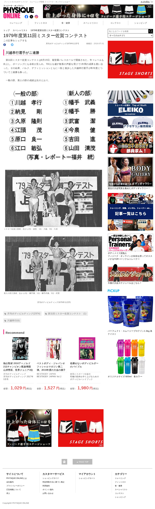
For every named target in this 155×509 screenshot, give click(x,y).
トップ (6, 30)
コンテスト (115, 23)
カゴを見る (145, 2)
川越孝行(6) (13, 320)
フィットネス (40, 23)
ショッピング (140, 23)
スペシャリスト (90, 23)
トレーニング (15, 23)
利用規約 (46, 486)
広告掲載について (13, 489)
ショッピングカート (87, 478)
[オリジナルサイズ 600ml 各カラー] (130, 356)
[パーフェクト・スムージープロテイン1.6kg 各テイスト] (130, 311)
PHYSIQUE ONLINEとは (16, 478)
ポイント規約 (48, 489)
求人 (8, 493)
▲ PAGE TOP (82, 462)
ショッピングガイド (51, 478)
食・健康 (65, 23)
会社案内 (10, 482)
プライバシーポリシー (15, 486)
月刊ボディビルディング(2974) (23, 313)
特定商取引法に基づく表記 (53, 482)
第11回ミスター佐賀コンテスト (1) (67, 313)
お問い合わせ (48, 493)
